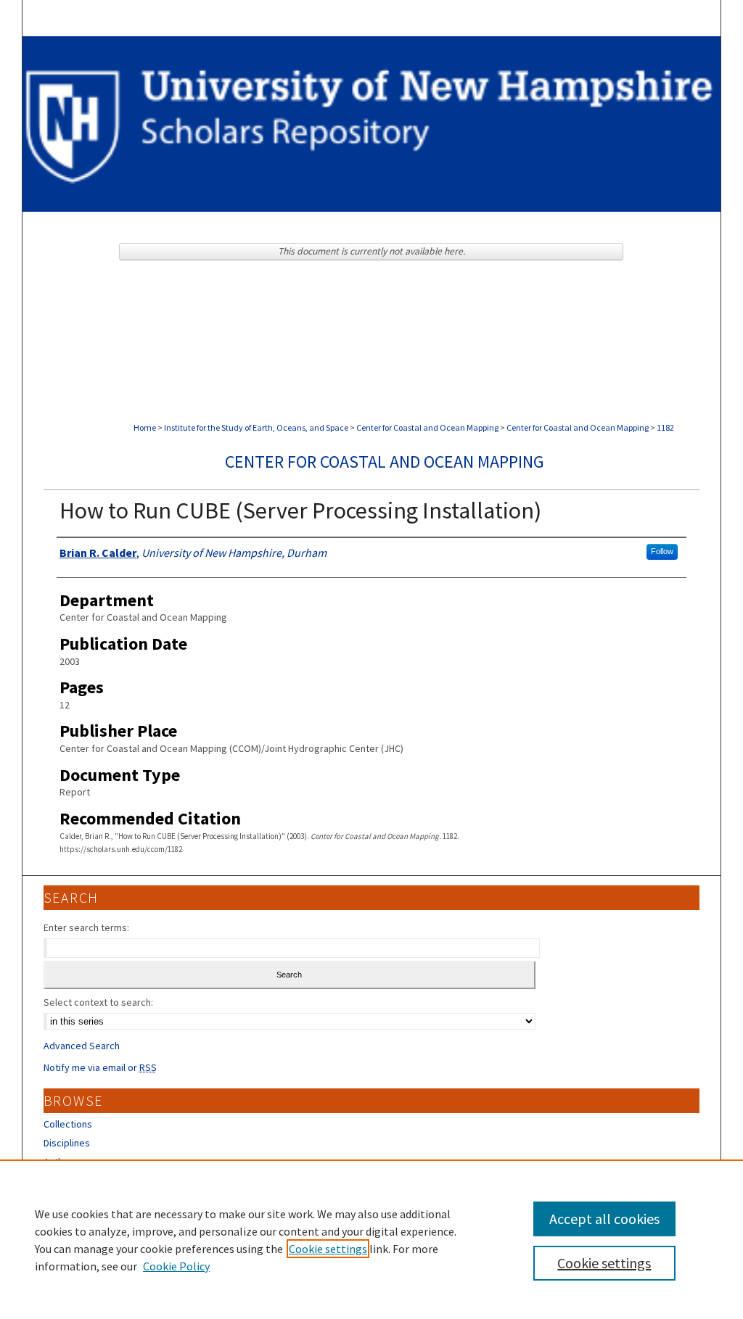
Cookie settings (328, 1248)
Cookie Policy (176, 1266)
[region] (371, 1239)
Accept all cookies (604, 1219)
